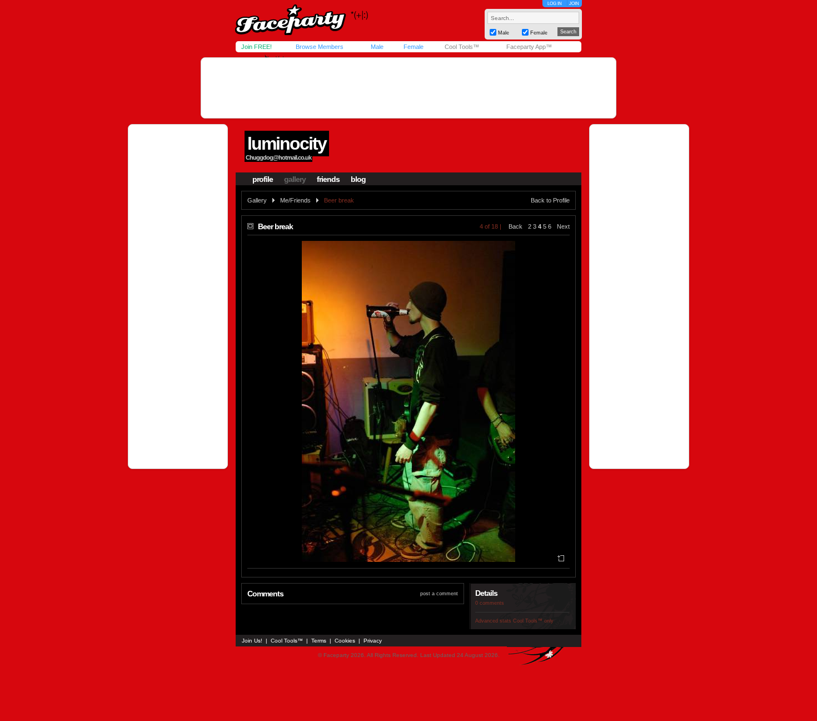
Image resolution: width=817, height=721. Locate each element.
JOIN (574, 3)
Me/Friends (295, 200)
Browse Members (319, 46)
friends (328, 179)
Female (413, 46)
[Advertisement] (408, 88)
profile (262, 179)
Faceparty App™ (529, 46)
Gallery (257, 200)
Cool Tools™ (462, 46)
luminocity (286, 144)
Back (515, 226)
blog (358, 179)
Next (563, 226)
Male (377, 46)
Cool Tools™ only (533, 621)
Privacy (372, 641)
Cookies (345, 641)
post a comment (439, 593)
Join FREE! (256, 46)
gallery (295, 179)
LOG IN (554, 3)
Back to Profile (550, 200)
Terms (318, 641)
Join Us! (252, 641)
